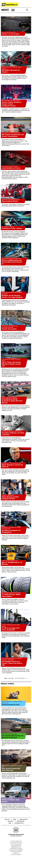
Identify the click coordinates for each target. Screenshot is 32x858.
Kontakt (10, 821)
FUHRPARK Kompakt (16, 848)
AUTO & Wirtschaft (16, 841)
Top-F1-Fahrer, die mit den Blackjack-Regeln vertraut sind (11, 364)
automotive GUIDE (16, 851)
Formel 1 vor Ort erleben (10, 34)
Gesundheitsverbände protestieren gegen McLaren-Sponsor (12, 400)
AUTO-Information (16, 844)
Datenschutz (19, 823)
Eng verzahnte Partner (10, 201)
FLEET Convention (16, 854)
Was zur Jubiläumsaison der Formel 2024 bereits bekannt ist (12, 262)
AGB (10, 823)
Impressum (20, 821)
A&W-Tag (16, 853)
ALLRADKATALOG (16, 845)
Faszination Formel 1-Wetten (12, 228)
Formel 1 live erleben (9, 329)
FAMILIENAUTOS (16, 847)
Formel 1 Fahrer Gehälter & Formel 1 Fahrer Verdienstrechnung (11, 104)
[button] (7, 10)
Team (14, 819)
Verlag (7, 819)
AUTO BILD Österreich (16, 842)
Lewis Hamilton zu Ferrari (11, 168)
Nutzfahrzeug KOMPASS (16, 850)
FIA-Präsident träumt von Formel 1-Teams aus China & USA (12, 663)
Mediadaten (24, 819)
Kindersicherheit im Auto (11, 704)
